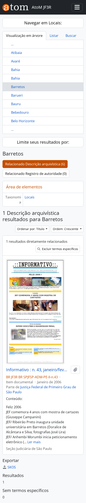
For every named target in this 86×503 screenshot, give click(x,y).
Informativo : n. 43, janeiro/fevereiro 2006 (37, 369)
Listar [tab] (54, 35)
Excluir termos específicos (59, 249)
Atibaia (16, 52)
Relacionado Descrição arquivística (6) (35, 164)
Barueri (17, 95)
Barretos (18, 87)
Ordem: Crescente (66, 229)
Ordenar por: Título (31, 229)
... (12, 44)
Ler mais (34, 442)
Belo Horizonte (23, 121)
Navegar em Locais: (43, 23)
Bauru (16, 104)
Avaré (15, 61)
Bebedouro (20, 112)
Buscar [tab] (71, 35)
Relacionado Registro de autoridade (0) (36, 173)
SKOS (12, 467)
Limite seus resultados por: (43, 142)
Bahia (15, 69)
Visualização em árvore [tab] (24, 35)
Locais (29, 197)
